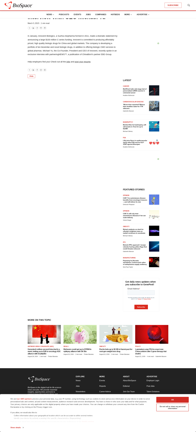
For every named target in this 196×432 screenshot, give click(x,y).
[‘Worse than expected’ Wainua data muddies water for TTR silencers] (154, 106)
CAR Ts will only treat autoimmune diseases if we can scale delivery (134, 215)
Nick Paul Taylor (128, 267)
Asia (31, 76)
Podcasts (64, 14)
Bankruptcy (128, 122)
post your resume (83, 62)
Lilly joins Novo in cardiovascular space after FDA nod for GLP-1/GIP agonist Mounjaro (135, 142)
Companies (100, 14)
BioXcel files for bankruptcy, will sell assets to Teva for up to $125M (134, 127)
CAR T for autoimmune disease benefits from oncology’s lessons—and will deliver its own (135, 200)
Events (77, 14)
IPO (124, 242)
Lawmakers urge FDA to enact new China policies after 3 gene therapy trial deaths (150, 351)
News (49, 14)
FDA (124, 138)
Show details (15, 427)
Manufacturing (129, 258)
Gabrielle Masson (128, 111)
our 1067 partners (24, 399)
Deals (66, 346)
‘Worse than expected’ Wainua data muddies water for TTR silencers (134, 106)
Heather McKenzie (128, 95)
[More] (53, 14)
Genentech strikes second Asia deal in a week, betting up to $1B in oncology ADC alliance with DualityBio (44, 351)
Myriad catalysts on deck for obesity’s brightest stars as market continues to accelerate (134, 231)
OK (172, 400)
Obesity (126, 226)
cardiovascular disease (133, 102)
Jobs (88, 14)
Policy (138, 346)
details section (88, 421)
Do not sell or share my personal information (172, 407)
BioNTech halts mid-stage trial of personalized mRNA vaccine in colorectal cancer (135, 91)
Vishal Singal (127, 220)
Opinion (126, 195)
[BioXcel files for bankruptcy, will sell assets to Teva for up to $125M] (154, 126)
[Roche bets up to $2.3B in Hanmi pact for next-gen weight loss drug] (115, 334)
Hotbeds (115, 14)
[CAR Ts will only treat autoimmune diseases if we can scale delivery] (154, 215)
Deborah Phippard (128, 204)
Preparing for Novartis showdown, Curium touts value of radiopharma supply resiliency (135, 262)
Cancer (126, 86)
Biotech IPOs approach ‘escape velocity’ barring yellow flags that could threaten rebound (135, 247)
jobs (68, 62)
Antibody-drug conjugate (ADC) (41, 346)
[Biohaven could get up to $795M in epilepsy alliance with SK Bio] (80, 334)
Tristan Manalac (53, 356)
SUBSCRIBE (173, 5)
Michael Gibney (128, 131)
